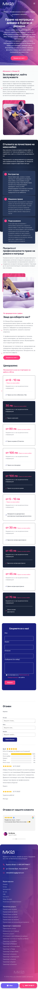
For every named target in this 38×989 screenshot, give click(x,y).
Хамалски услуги (9, 907)
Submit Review (9, 739)
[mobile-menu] (34, 3)
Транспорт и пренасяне (12, 926)
